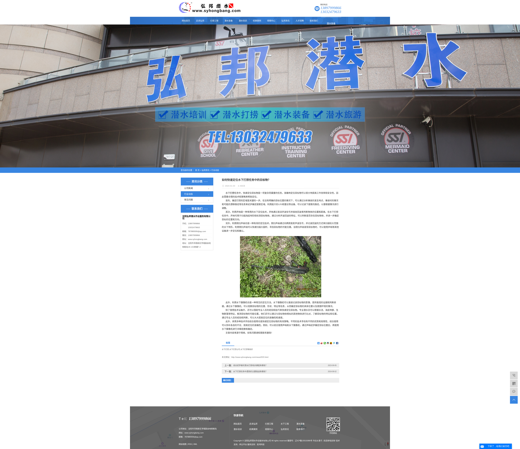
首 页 (197, 170)
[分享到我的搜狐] (331, 343)
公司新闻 (188, 188)
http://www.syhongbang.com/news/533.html (249, 357)
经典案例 (257, 20)
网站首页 (186, 20)
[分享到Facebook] (337, 343)
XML (195, 444)
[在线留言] (514, 392)
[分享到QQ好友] (328, 343)
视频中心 (271, 20)
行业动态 (215, 170)
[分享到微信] (325, 343)
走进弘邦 (200, 20)
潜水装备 (229, 20)
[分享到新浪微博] (322, 343)
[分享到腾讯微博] (334, 343)
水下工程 (285, 424)
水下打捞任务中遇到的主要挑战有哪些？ (250, 371)
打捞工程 (214, 20)
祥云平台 (243, 444)
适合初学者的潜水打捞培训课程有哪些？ (250, 365)
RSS (190, 444)
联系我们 (314, 20)
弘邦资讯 (285, 20)
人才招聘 (300, 20)
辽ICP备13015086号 (303, 441)
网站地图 (182, 444)
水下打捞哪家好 (246, 349)
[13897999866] (514, 375)
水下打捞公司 (234, 349)
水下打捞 (225, 349)
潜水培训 (243, 20)
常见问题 (188, 200)
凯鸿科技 (260, 444)
